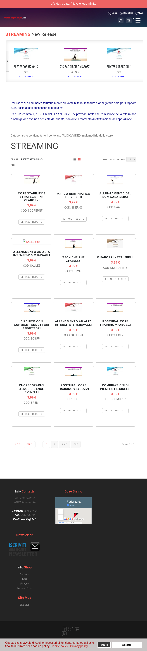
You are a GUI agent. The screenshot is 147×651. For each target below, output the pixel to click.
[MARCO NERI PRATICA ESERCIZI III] (73, 183)
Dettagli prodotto (31, 222)
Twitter (70, 629)
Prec (29, 444)
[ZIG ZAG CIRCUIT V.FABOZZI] (75, 60)
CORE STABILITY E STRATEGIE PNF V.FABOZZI (32, 197)
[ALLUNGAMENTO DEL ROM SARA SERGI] (115, 183)
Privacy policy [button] (79, 646)
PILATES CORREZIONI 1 (119, 67)
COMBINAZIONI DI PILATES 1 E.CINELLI (115, 387)
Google (77, 629)
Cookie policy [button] (59, 646)
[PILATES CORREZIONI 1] (119, 60)
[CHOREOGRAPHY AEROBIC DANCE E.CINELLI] (32, 375)
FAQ (141, 13)
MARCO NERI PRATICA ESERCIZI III (73, 195)
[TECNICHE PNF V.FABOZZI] (73, 247)
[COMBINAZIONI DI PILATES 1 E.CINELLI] (115, 375)
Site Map (25, 604)
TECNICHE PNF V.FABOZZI (73, 259)
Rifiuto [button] (104, 644)
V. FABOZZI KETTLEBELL (115, 257)
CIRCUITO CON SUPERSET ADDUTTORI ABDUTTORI (31, 325)
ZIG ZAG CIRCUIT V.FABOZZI (75, 67)
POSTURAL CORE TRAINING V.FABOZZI (115, 323)
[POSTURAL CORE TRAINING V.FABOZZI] (115, 311)
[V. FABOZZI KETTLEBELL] (115, 247)
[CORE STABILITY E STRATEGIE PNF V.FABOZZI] (32, 183)
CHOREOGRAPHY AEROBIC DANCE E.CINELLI (31, 389)
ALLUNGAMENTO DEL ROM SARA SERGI (115, 195)
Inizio (17, 444)
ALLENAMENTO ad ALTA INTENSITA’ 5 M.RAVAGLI (31, 253)
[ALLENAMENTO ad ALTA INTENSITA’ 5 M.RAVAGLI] (31, 242)
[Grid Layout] (80, 160)
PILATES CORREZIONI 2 (26, 67)
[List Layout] (76, 160)
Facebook (64, 629)
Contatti (24, 574)
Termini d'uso (24, 588)
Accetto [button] (127, 644)
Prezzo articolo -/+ (32, 159)
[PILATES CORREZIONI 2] (26, 60)
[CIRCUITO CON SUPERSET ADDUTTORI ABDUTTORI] (32, 311)
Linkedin (64, 633)
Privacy (24, 583)
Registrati (128, 13)
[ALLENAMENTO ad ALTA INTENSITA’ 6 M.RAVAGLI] (73, 311)
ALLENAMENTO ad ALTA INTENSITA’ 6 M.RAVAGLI (73, 323)
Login (114, 13)
